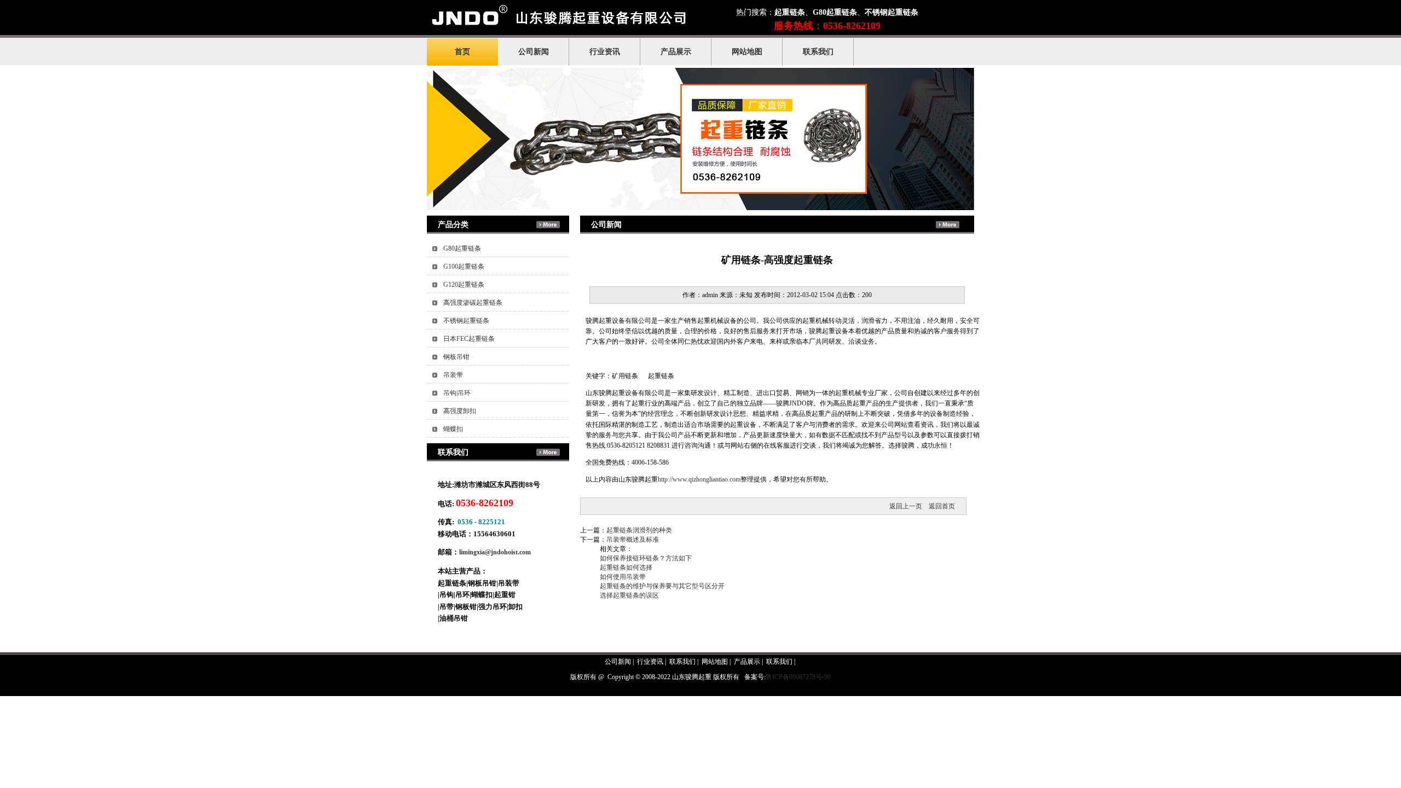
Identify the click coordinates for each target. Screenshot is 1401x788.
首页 (462, 52)
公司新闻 (533, 52)
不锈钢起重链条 (466, 321)
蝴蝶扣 (453, 429)
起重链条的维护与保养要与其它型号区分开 (662, 586)
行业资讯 (604, 52)
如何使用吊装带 (623, 577)
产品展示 (676, 52)
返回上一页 (905, 506)
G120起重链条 (463, 284)
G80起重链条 (462, 248)
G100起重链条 (463, 266)
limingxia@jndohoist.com (495, 552)
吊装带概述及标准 (632, 539)
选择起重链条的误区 (629, 595)
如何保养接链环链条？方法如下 (646, 558)
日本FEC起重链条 (469, 339)
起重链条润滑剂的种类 (639, 530)
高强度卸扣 (459, 411)
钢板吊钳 (456, 357)
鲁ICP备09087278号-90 (798, 677)
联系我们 (818, 52)
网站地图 (747, 52)
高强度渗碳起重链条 (472, 302)
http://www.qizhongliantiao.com (699, 479)
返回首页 (942, 506)
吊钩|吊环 (457, 393)
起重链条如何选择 (626, 567)
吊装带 (453, 375)
